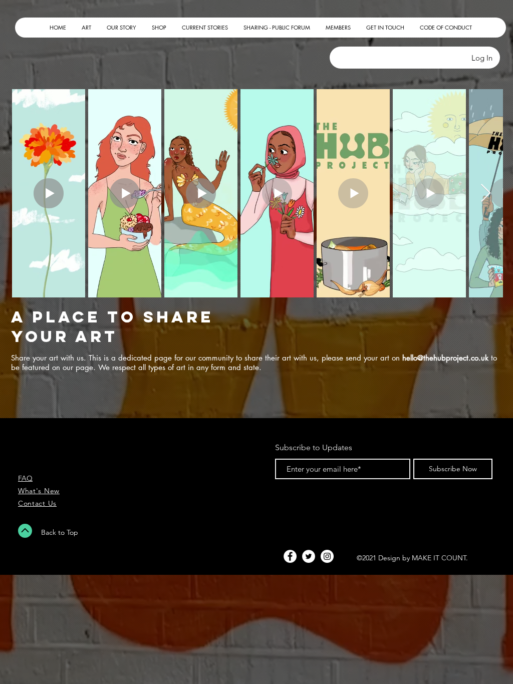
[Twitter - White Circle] (308, 556)
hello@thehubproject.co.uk (445, 358)
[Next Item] (485, 193)
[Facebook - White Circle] (290, 556)
